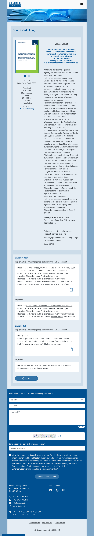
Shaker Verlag (57, 316)
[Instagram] (63, 490)
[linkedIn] (50, 490)
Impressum (47, 523)
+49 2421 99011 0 (20, 496)
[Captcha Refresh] (59, 436)
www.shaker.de (19, 506)
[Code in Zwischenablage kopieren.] (71, 289)
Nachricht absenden (47, 476)
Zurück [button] (28, 378)
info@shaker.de (19, 503)
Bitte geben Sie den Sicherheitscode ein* (27, 444)
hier (37, 469)
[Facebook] (57, 490)
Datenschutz (34, 523)
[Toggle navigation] (82, 4)
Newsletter (60, 523)
